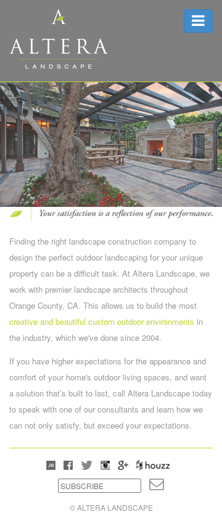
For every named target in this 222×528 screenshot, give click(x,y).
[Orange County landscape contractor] (58, 37)
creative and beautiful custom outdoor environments (101, 321)
